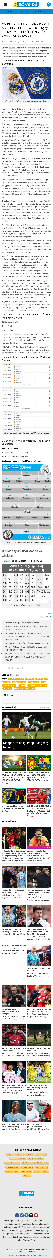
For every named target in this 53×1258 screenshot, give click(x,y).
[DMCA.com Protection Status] (26, 1193)
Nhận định (39, 42)
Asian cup (30, 1154)
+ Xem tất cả (44, 708)
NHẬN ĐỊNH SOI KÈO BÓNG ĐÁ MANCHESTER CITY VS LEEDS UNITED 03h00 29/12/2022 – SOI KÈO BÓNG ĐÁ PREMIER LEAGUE (27, 636)
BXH (38, 1154)
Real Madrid (34, 682)
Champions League (16, 679)
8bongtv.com (24, 1255)
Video (45, 1171)
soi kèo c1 (7, 689)
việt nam (26, 1175)
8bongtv (10, 1154)
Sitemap (22, 1252)
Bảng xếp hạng (39, 11)
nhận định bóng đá (42, 1163)
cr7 (45, 1154)
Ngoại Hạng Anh (27, 1163)
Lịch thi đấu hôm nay (12, 1163)
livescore (24, 11)
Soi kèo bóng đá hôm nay (37, 685)
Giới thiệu (18, 1249)
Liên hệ (44, 1249)
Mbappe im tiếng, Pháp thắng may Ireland (22, 623)
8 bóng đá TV (45, 617)
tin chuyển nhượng (11, 1171)
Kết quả (31, 1158)
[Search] (49, 4)
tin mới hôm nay (26, 1171)
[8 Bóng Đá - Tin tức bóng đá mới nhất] (26, 4)
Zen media (43, 1255)
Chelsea (30, 679)
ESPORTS (22, 1158)
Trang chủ (11, 11)
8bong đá (19, 1154)
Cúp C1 (39, 679)
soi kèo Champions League (24, 689)
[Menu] (5, 4)
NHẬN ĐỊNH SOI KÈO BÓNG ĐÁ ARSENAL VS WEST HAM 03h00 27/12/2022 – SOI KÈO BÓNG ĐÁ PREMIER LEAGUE (27, 657)
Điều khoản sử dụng (32, 1249)
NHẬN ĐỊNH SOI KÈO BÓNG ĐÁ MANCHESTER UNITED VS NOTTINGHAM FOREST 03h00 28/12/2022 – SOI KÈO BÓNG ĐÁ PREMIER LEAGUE (26, 647)
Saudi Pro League (28, 1167)
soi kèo (22, 685)
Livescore (31, 1252)
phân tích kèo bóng (13, 1167)
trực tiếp (37, 1171)
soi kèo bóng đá (41, 1167)
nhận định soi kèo (19, 682)
